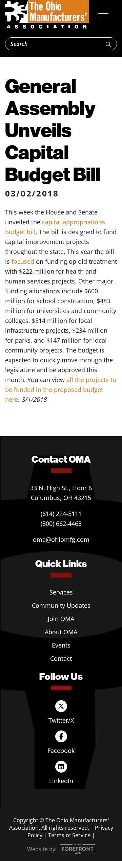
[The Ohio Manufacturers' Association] (47, 15)
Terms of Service (69, 835)
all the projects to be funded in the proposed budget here (60, 389)
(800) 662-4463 (61, 523)
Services (61, 592)
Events (61, 645)
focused (23, 261)
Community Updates (61, 605)
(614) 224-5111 (61, 514)
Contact (61, 658)
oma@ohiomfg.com (61, 539)
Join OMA (61, 619)
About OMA (61, 632)
